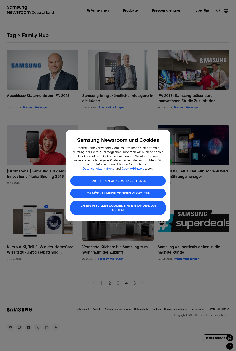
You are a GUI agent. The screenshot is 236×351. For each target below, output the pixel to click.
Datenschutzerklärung (99, 168)
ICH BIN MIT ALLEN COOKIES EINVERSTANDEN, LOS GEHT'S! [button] (118, 208)
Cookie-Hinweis (133, 168)
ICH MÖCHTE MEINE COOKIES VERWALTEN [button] (118, 193)
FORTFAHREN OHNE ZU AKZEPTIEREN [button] (118, 181)
